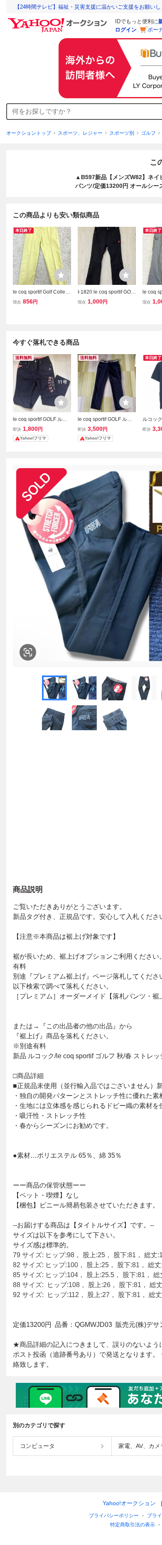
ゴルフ (148, 133)
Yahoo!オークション (129, 1503)
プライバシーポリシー (114, 1515)
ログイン (126, 30)
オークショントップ (28, 133)
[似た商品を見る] (28, 652)
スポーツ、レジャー (80, 133)
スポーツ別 (121, 133)
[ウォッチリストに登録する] (61, 275)
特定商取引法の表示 (132, 1525)
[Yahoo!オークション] (58, 20)
